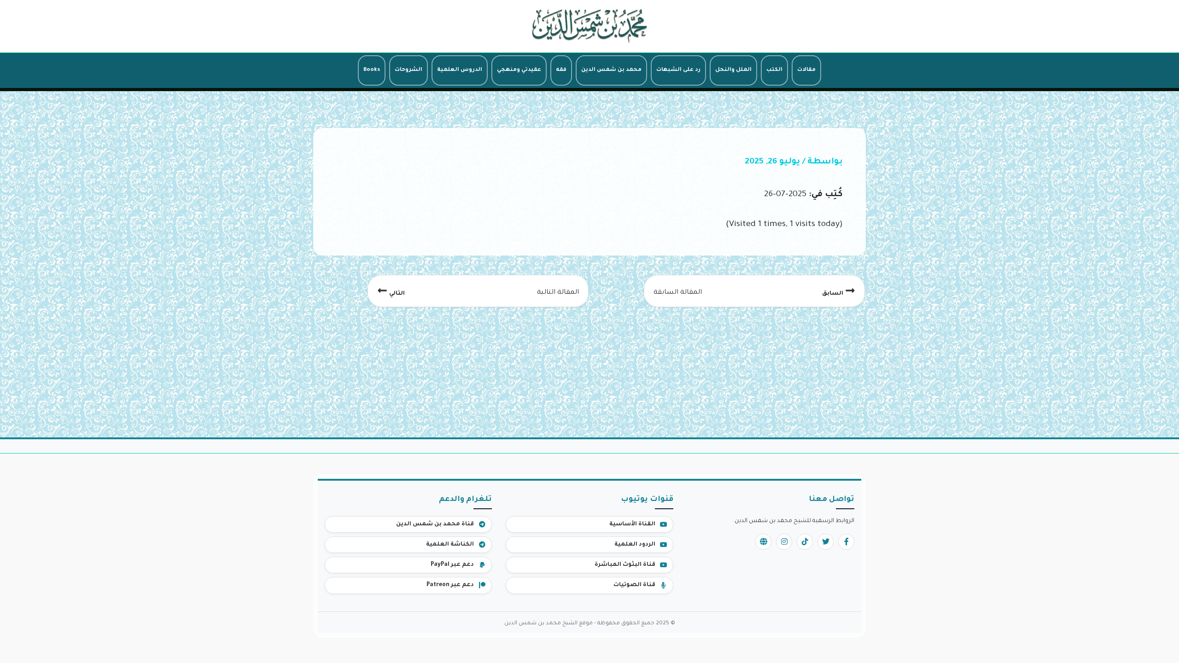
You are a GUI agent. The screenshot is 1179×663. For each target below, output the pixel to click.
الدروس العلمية (459, 70)
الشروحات (408, 70)
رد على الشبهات (678, 70)
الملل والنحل (733, 70)
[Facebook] (846, 542)
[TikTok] (805, 542)
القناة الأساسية (632, 524)
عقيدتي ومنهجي (519, 70)
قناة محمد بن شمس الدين (435, 524)
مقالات (806, 70)
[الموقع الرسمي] (763, 542)
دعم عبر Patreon (450, 585)
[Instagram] (784, 542)
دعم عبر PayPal (452, 565)
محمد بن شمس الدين (611, 70)
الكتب (774, 70)
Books (371, 70)
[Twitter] (825, 542)
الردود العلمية (634, 544)
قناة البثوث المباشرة (625, 565)
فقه (561, 70)
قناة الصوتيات (634, 585)
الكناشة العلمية (450, 544)
